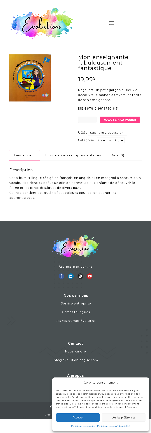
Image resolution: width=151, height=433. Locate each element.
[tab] (24, 155)
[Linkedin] (70, 276)
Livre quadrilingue (110, 140)
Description (24, 155)
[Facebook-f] (61, 276)
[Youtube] (89, 276)
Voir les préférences (124, 417)
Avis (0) (118, 155)
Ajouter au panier (120, 120)
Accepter (78, 417)
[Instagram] (80, 276)
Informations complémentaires (73, 155)
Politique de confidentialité (113, 426)
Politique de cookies (83, 426)
